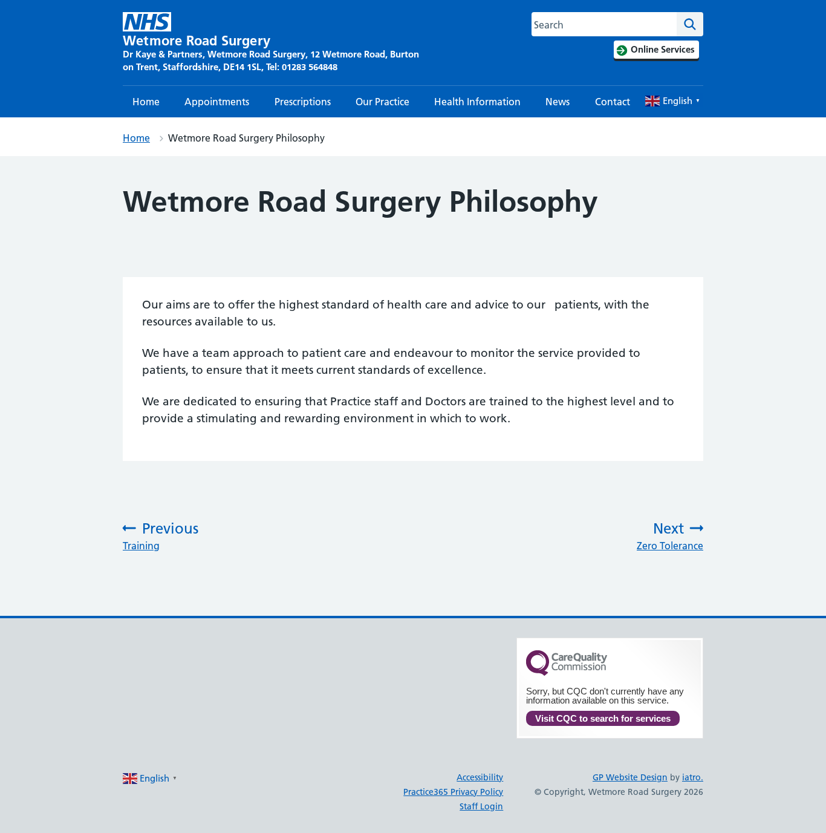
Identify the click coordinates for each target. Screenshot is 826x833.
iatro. (692, 777)
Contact (612, 102)
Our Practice (382, 102)
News (557, 102)
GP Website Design (630, 777)
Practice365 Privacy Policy (453, 791)
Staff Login (481, 806)
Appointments (216, 102)
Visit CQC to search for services (603, 718)
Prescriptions (303, 102)
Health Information (477, 102)
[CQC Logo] (566, 673)
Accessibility (480, 777)
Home (146, 102)
